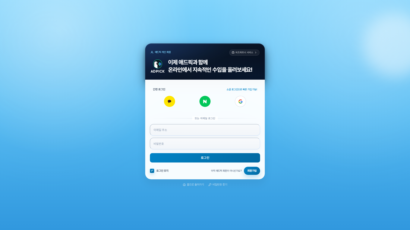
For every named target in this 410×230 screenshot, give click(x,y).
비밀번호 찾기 (219, 184)
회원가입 (252, 170)
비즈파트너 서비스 (244, 52)
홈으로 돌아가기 (195, 184)
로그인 (205, 158)
